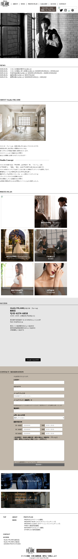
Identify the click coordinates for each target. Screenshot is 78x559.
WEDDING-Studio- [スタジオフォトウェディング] (40, 521)
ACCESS (6, 537)
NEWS (14, 520)
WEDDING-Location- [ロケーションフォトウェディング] (42, 523)
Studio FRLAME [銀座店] (11, 540)
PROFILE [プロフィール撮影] (33, 519)
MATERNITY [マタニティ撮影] (33, 527)
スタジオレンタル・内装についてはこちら (48, 9)
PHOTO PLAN (28, 517)
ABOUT (14, 517)
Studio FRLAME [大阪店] (11, 542)
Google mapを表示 (33, 360)
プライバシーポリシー (44, 550)
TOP (4, 517)
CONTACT (6, 534)
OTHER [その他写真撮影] (32, 529)
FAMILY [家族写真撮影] (31, 525)
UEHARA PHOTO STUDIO (12, 544)
